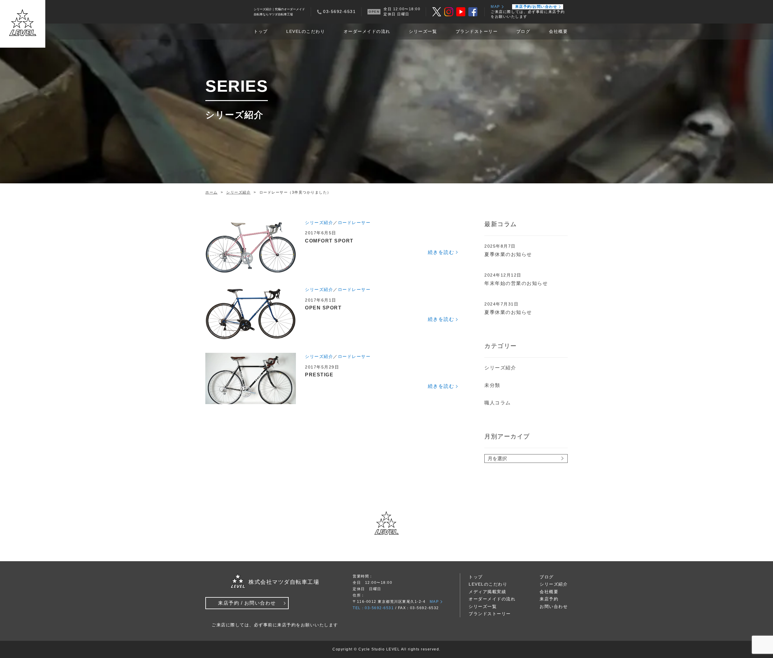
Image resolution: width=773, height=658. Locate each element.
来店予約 (549, 598)
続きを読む (441, 252)
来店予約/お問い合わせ (536, 7)
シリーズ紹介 (238, 192)
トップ (261, 31)
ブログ (523, 31)
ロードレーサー (354, 222)
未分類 (492, 385)
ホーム (211, 192)
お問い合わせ (554, 606)
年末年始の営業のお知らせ (516, 283)
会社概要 (558, 31)
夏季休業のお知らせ (508, 254)
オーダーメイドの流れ (367, 31)
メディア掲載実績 (487, 591)
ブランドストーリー (477, 31)
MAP (495, 7)
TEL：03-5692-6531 (373, 608)
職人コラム (497, 402)
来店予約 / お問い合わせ (247, 603)
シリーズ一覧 (423, 31)
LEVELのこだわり (305, 31)
